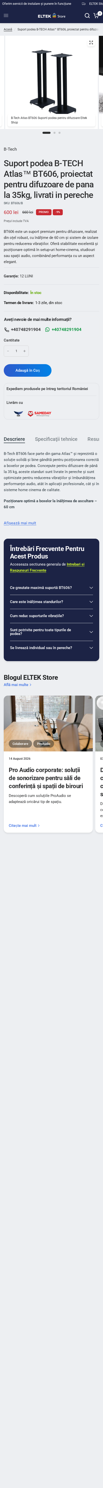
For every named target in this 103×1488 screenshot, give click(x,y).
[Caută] (87, 15)
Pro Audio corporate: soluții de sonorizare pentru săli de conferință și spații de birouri (46, 778)
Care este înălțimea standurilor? (36, 602)
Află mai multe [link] (16, 685)
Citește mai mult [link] (22, 826)
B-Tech (10, 149)
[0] (95, 15)
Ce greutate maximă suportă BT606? (41, 587)
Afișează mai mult (20, 523)
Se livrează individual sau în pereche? (41, 648)
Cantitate (12, 340)
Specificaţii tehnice (56, 439)
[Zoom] (91, 42)
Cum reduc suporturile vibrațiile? (37, 616)
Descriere (14, 439)
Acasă (8, 29)
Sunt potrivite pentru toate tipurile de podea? (40, 632)
